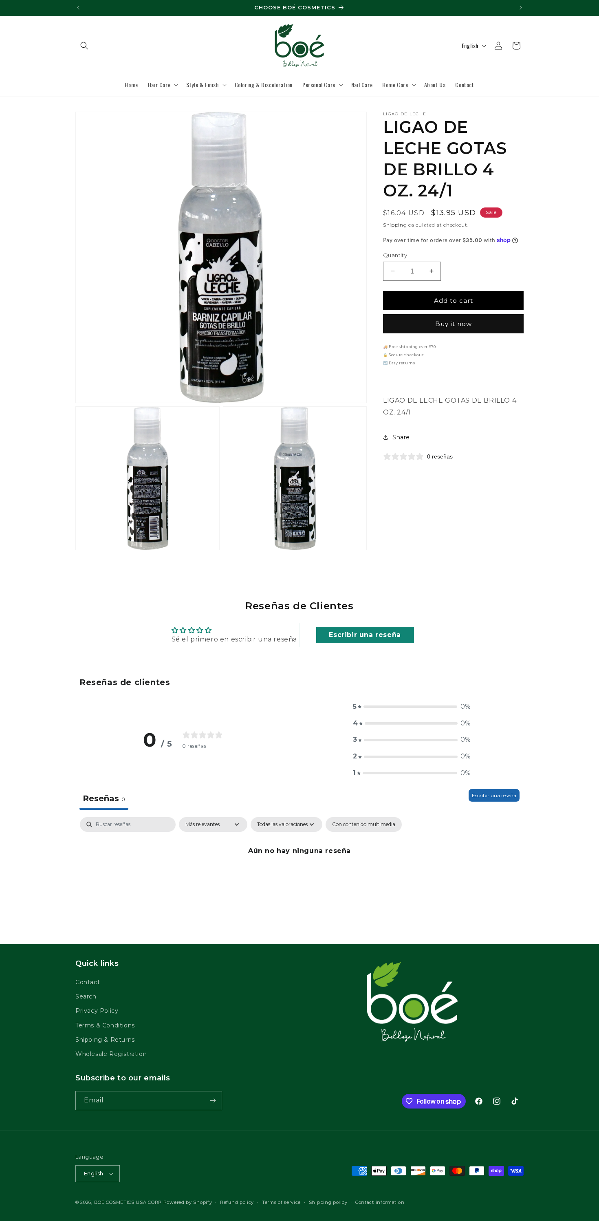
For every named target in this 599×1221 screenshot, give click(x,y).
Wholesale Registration (111, 1054)
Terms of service (281, 1202)
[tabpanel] (299, 878)
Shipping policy (328, 1202)
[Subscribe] (213, 1100)
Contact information (379, 1202)
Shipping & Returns (105, 1039)
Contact (87, 982)
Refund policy (237, 1202)
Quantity (395, 254)
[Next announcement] (521, 7)
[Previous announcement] (78, 7)
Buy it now (453, 324)
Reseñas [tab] (104, 798)
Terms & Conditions (105, 1025)
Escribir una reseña (365, 635)
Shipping (395, 225)
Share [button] (401, 437)
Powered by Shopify (187, 1202)
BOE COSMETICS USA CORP (128, 1202)
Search (86, 996)
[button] (84, 46)
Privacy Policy (96, 1010)
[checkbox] (364, 824)
